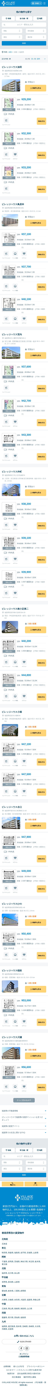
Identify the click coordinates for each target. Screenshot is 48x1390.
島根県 (17, 1309)
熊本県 (18, 1326)
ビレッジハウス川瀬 (12, 1037)
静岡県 (23, 1291)
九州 (4, 1322)
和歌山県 (36, 1300)
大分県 (37, 1326)
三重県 (17, 1291)
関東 (4, 1257)
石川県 (10, 1273)
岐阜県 (10, 1291)
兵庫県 (4, 1300)
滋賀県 (29, 1300)
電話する (12, 1185)
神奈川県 (24, 1261)
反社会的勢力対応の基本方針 (29, 1373)
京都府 (10, 1300)
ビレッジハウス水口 (12, 807)
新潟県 (10, 1282)
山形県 (35, 1253)
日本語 (37, 3)
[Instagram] (26, 1348)
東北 (4, 1248)
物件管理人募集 (30, 1377)
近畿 (4, 1295)
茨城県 (17, 1261)
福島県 (17, 1253)
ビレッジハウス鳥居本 (13, 204)
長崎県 (31, 1326)
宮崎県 (25, 1326)
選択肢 (30, 37)
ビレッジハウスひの (12, 904)
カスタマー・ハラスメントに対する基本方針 (24, 1370)
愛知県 (4, 1291)
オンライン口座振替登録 (24, 1355)
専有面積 (31, 31)
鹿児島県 (11, 1326)
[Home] (24, 1197)
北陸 (4, 1268)
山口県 (29, 1309)
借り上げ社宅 (18, 1366)
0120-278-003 (25, 1342)
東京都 (4, 1264)
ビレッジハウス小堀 (12, 712)
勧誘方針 (11, 1373)
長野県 (4, 1282)
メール (35, 1185)
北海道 (5, 1239)
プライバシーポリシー (36, 1366)
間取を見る (9, 109)
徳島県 (23, 1317)
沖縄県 (4, 1329)
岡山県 (10, 1309)
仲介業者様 (16, 1377)
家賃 (5, 37)
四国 (4, 1313)
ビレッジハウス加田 (12, 67)
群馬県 (10, 1261)
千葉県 (4, 1261)
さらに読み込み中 (24, 1100)
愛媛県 (4, 1317)
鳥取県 (23, 1309)
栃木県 (37, 1261)
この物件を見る (35, 88)
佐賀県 (10, 1329)
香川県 (10, 1317)
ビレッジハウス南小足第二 (15, 609)
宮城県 (29, 1253)
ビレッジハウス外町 (12, 471)
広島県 (4, 1309)
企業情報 (7, 1366)
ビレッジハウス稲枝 (12, 970)
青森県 (10, 1253)
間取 (5, 31)
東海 (4, 1286)
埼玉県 (31, 1261)
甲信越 (5, 1277)
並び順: (27, 59)
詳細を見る (41, 121)
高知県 (17, 1317)
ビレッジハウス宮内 (12, 334)
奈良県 (17, 1300)
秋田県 (4, 1253)
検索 (24, 43)
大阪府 (23, 1300)
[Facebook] (21, 1348)
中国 (4, 1304)
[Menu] (44, 3)
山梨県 (17, 1282)
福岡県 (4, 1326)
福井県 (4, 1273)
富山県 (17, 1273)
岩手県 (23, 1253)
